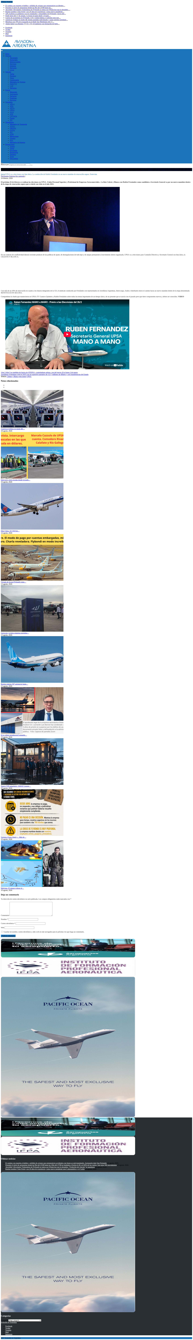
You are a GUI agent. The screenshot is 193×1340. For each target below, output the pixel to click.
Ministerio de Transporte (18, 124)
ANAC (12, 126)
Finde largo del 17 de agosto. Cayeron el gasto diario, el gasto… (28, 16)
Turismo (8, 72)
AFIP (12, 134)
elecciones (22, 376)
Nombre (4, 919)
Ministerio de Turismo (17, 82)
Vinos (12, 78)
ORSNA (13, 128)
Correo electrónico (8, 923)
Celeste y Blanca (13, 376)
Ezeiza (7, 90)
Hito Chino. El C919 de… (10, 531)
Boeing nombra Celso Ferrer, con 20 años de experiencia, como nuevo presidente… (34, 12)
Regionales (14, 60)
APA (11, 106)
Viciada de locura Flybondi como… (13, 582)
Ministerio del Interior (17, 142)
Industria (13, 66)
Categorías (4, 1320)
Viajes (12, 74)
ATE (11, 114)
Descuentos (14, 159)
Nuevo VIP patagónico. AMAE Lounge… (16, 786)
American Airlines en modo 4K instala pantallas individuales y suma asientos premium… (36, 20)
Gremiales (9, 102)
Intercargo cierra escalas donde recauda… (15, 480)
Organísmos (9, 122)
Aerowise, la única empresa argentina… (15, 633)
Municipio (13, 92)
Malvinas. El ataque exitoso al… (12, 888)
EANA (12, 130)
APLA (12, 104)
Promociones (10, 144)
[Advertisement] (96, 274)
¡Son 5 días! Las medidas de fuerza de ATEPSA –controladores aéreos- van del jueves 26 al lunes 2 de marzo (39, 372)
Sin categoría (20, 176)
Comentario (5, 915)
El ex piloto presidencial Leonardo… (14, 735)
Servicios (13, 64)
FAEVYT (13, 84)
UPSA (12, 110)
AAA (12, 112)
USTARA (13, 116)
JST (11, 132)
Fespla (12, 118)
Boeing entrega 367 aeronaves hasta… (14, 684)
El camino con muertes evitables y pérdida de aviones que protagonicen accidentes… (35, 6)
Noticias (8, 56)
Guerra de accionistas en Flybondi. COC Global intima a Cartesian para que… (33, 18)
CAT (11, 86)
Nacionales (14, 58)
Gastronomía (14, 80)
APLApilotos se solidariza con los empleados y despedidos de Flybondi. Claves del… (35, 14)
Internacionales (15, 62)
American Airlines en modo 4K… (13, 429)
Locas (12, 70)
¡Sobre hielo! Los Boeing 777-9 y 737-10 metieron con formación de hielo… (32, 24)
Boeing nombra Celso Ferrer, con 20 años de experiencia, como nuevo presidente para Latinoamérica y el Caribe (45, 1169)
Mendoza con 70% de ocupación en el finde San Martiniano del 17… (29, 22)
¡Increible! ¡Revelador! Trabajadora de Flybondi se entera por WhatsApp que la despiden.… (37, 10)
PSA (11, 140)
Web (2, 928)
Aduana (12, 138)
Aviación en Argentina (9, 1322)
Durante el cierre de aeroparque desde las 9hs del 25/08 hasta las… (28, 8)
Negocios (13, 68)
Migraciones (14, 136)
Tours (12, 156)
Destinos (13, 76)
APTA (12, 108)
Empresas (13, 98)
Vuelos (12, 146)
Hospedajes (14, 152)
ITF (11, 120)
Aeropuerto (14, 94)
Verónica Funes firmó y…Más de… (13, 837)
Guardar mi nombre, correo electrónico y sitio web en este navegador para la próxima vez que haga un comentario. (44, 932)
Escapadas (13, 150)
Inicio (7, 54)
